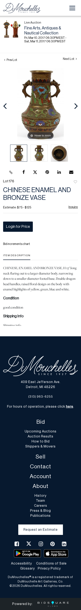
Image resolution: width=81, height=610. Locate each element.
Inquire (73, 207)
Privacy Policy (49, 568)
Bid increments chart (16, 244)
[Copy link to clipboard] (11, 172)
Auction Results (40, 436)
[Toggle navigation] (72, 8)
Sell (40, 457)
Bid (40, 422)
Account (40, 476)
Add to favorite (75, 182)
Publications (40, 515)
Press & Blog (40, 510)
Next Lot (69, 59)
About (40, 486)
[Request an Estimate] (40, 526)
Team (40, 500)
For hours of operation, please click (40, 406)
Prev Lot (11, 60)
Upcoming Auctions (40, 431)
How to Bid (41, 441)
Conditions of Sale (51, 563)
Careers (40, 505)
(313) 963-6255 (40, 396)
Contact (40, 466)
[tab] (16, 257)
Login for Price (18, 226)
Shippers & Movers (40, 446)
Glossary (27, 568)
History (40, 495)
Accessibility (21, 563)
